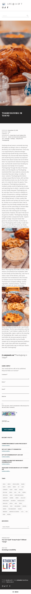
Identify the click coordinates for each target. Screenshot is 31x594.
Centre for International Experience (17, 137)
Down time (13, 135)
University (5, 511)
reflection (5, 503)
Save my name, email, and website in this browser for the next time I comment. (15, 406)
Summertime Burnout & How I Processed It (14, 443)
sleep (16, 503)
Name (3, 382)
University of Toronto (14, 511)
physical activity (20, 500)
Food (17, 135)
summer (4, 508)
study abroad (19, 138)
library (17, 497)
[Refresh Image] (16, 412)
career (14, 486)
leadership (5, 497)
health (11, 495)
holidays (12, 138)
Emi (9, 132)
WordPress (25, 580)
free (19, 492)
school (11, 503)
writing (9, 514)
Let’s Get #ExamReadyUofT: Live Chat (12, 455)
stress (20, 503)
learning (11, 497)
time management (12, 508)
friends (24, 492)
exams (15, 489)
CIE (3, 138)
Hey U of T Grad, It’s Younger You (11, 449)
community (5, 489)
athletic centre (16, 484)
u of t (22, 511)
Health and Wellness (19, 495)
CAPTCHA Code (5, 421)
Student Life (22, 135)
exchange (7, 138)
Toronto (20, 508)
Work (4, 514)
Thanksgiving (5, 140)
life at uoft (23, 497)
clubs (22, 486)
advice (4, 484)
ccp (18, 486)
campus (9, 486)
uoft (27, 511)
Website (4, 396)
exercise (21, 489)
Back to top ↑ (10, 582)
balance (23, 484)
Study (11, 506)
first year (5, 492)
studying (24, 506)
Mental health (6, 500)
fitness (10, 492)
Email (3, 389)
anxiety (9, 484)
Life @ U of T (14, 4)
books (4, 486)
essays (11, 489)
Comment (5, 374)
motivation (13, 500)
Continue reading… (6, 445)
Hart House (5, 495)
